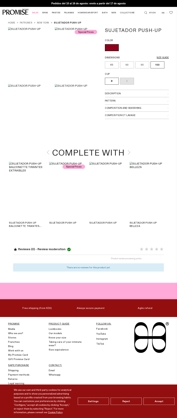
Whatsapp (55, 374)
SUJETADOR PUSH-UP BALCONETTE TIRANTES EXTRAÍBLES (24, 224)
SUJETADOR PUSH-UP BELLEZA (143, 224)
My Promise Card (18, 354)
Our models (55, 333)
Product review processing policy (126, 258)
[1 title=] (141, 249)
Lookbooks (55, 328)
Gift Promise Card (18, 359)
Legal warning (16, 383)
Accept (159, 401)
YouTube (101, 333)
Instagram (102, 338)
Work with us (15, 350)
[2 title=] (147, 249)
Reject (126, 401)
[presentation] (49, 152)
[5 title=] (162, 249)
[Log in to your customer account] (158, 12)
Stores (12, 337)
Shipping (13, 370)
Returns (12, 379)
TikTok (100, 343)
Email (52, 370)
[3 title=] (152, 249)
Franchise (14, 341)
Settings (93, 401)
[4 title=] (157, 249)
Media (11, 328)
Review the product (51, 260)
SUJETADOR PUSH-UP (63, 222)
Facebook (102, 328)
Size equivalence (59, 349)
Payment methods (19, 374)
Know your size (57, 337)
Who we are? (15, 333)
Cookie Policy (55, 412)
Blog (10, 346)
